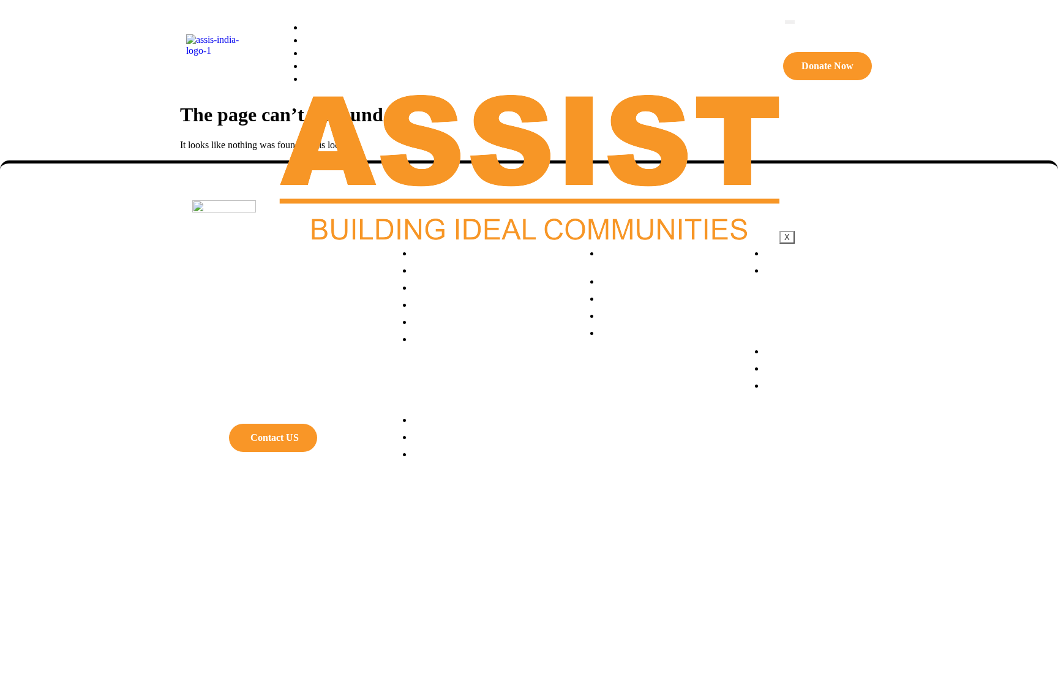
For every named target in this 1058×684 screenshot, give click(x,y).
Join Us (330, 78)
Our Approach (346, 39)
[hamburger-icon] (790, 22)
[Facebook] (207, 441)
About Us (334, 26)
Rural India (338, 65)
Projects (333, 52)
